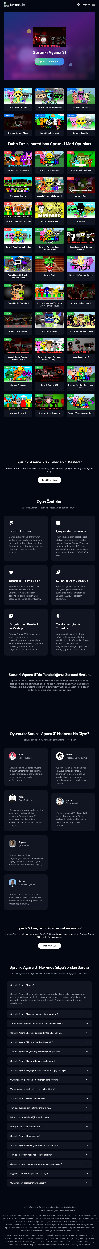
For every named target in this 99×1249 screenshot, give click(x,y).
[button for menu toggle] (93, 5)
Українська (89, 1238)
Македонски (84, 1244)
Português (73, 1235)
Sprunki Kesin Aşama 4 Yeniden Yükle (67, 1221)
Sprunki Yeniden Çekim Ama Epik (18, 1228)
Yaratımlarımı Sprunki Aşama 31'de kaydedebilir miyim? (36, 1023)
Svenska (42, 1241)
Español (33, 1235)
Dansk (56, 1241)
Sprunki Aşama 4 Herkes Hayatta (49, 1215)
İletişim (72, 1211)
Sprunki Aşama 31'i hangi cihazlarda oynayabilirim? (34, 1145)
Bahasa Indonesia (12, 1238)
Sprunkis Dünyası (43, 1221)
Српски (22, 1244)
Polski (62, 1238)
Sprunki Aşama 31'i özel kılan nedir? (27, 1098)
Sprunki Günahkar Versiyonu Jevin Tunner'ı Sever (56, 1218)
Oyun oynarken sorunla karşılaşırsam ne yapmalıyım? (36, 1164)
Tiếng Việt (78, 1238)
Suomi (62, 1241)
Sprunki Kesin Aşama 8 (59, 1228)
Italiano (82, 1235)
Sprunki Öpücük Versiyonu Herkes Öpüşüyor (24, 1224)
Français (24, 1235)
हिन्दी (57, 1238)
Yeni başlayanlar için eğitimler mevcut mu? (30, 1108)
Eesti (60, 1244)
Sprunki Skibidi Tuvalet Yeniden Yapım (80, 1215)
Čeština (70, 1241)
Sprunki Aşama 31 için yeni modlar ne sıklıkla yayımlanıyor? (39, 1070)
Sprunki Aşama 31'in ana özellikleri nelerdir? (31, 1042)
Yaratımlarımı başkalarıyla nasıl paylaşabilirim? (32, 1089)
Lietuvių (75, 1244)
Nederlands (8, 1241)
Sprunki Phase (26, 1231)
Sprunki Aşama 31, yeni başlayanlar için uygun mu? (35, 1051)
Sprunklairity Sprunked (24, 1218)
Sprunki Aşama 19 (52, 1224)
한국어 (64, 1235)
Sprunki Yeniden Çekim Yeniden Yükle (18, 1215)
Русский (89, 1235)
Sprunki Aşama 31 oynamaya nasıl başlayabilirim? (34, 1014)
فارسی (92, 1241)
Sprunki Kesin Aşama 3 (25, 1221)
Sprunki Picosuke (68, 1224)
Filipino (18, 1241)
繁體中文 (50, 1235)
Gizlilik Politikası (46, 1211)
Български (31, 1244)
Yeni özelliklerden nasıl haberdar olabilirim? (31, 1154)
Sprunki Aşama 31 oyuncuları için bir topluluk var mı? (36, 1033)
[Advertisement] (49, 435)
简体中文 (41, 1235)
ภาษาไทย (39, 1238)
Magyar (33, 1241)
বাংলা (52, 1238)
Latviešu (66, 1244)
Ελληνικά (78, 1241)
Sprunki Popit (7, 1218)
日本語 (58, 1235)
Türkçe (70, 1238)
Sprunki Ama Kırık (41, 1228)
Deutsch (16, 1235)
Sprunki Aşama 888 (85, 1224)
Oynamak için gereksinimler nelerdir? (28, 1183)
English (8, 1235)
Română (25, 1241)
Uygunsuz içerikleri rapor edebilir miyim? (29, 1173)
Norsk (49, 1241)
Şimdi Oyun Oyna (49, 61)
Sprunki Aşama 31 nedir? (22, 985)
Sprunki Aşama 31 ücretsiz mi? (25, 1136)
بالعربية (47, 1238)
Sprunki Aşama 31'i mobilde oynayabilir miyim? (32, 1061)
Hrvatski (41, 1244)
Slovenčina (13, 1244)
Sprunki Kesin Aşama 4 (87, 1218)
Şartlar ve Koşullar (61, 1211)
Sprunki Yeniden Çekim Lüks (82, 1228)
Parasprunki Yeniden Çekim (67, 1231)
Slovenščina (51, 1244)
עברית (86, 1241)
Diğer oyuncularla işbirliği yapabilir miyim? (30, 1117)
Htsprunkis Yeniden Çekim (44, 1231)
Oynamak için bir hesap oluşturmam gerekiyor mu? (34, 1079)
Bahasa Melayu (27, 1238)
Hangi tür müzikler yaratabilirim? (26, 1126)
